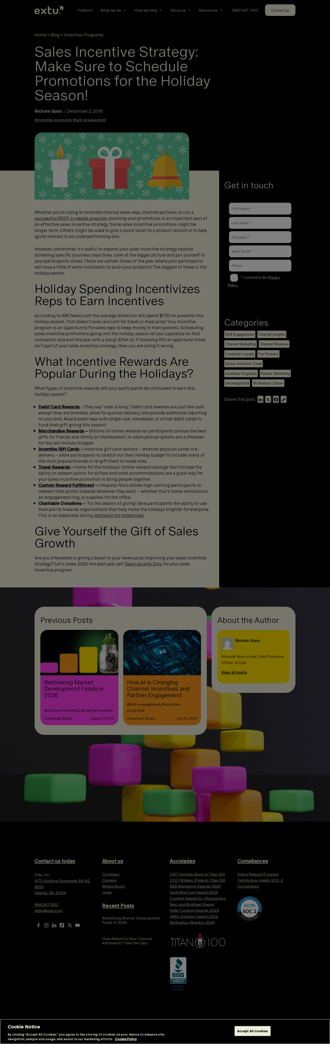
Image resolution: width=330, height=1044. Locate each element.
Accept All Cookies (252, 1031)
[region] (165, 1031)
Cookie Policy (126, 1039)
